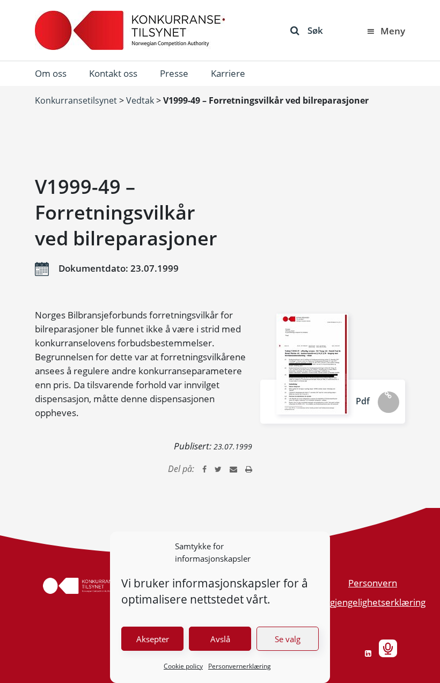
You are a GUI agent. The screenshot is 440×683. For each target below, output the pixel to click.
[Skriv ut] (248, 469)
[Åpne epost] (233, 469)
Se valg (287, 639)
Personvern (372, 583)
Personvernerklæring (239, 666)
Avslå (220, 639)
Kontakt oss (113, 73)
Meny (392, 31)
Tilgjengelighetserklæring (373, 602)
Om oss (51, 73)
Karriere (228, 73)
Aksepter (152, 639)
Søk (315, 30)
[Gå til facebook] (204, 469)
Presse (174, 73)
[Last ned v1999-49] (312, 364)
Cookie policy (183, 666)
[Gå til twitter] (218, 469)
